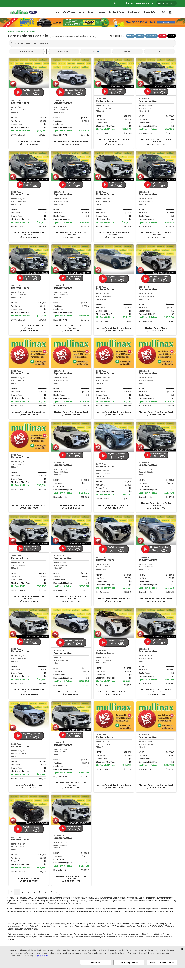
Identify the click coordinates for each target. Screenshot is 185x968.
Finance (101, 12)
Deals (90, 12)
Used (81, 12)
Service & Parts (116, 12)
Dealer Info (149, 12)
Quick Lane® (134, 12)
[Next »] (57, 892)
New (57, 12)
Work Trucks (69, 12)
